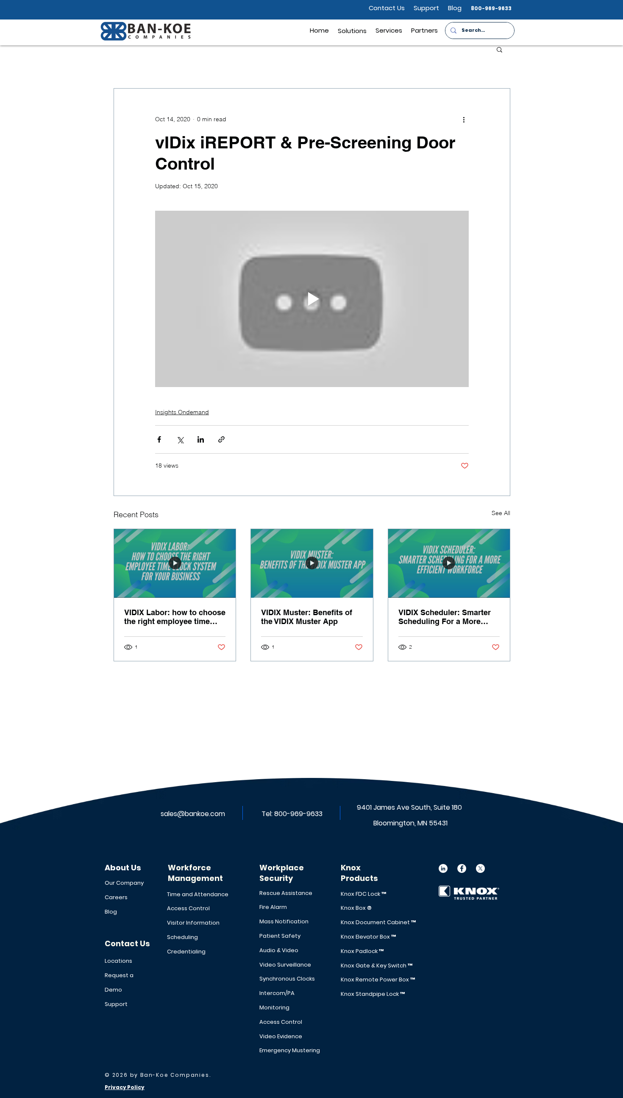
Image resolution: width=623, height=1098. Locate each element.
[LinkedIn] (443, 868)
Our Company (124, 883)
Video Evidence (280, 1036)
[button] (424, 30)
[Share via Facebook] (159, 439)
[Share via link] (221, 439)
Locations (118, 961)
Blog (111, 912)
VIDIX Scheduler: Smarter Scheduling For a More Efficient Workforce (444, 617)
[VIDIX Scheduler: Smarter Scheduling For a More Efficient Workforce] (449, 563)
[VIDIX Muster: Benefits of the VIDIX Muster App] (312, 563)
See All (501, 513)
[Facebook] (461, 868)
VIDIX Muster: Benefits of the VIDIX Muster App (306, 617)
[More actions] (464, 119)
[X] (480, 868)
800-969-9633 (298, 814)
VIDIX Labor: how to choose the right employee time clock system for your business (174, 617)
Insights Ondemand (182, 412)
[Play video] (312, 299)
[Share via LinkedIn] (201, 439)
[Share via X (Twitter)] (180, 439)
